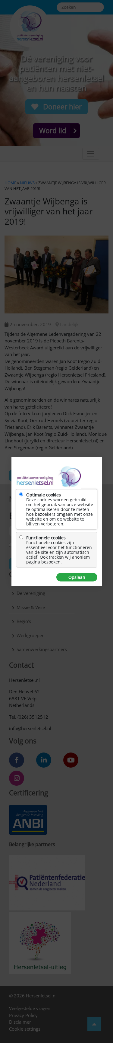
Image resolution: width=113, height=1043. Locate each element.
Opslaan (76, 577)
